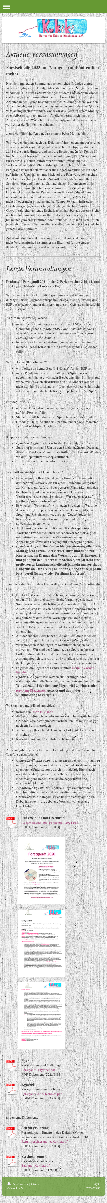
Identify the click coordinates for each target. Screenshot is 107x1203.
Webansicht (93, 1188)
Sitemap (35, 1184)
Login (96, 1184)
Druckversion (20, 1184)
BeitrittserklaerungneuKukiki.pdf (44, 1141)
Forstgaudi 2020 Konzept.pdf (41, 1093)
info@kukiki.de (42, 711)
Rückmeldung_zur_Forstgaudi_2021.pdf (49, 822)
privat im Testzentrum (31, 690)
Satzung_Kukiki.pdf (35, 1165)
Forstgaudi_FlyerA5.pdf (38, 1069)
